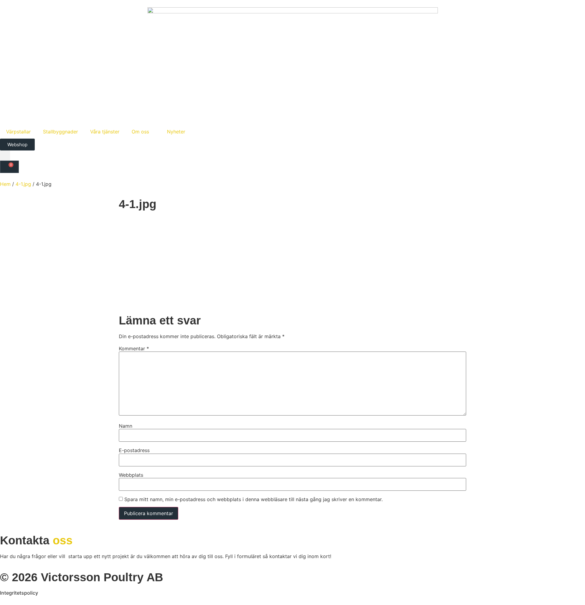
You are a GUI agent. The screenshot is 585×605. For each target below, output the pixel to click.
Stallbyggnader (60, 132)
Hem (5, 184)
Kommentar (134, 348)
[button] (5, 155)
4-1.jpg (23, 184)
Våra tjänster (104, 132)
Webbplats (131, 474)
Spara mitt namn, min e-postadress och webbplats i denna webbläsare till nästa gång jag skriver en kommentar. (253, 499)
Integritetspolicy (19, 593)
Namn (125, 425)
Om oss (140, 132)
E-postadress (134, 450)
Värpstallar (18, 132)
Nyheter (176, 132)
